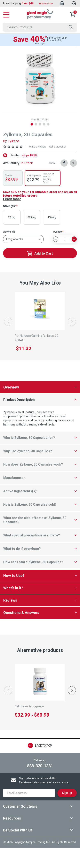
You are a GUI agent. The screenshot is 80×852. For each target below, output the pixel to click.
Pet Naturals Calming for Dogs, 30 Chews (36, 337)
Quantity (57, 232)
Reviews (10, 600)
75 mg (11, 217)
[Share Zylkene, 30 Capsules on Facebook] (64, 163)
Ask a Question (57, 146)
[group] (40, 79)
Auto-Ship (9, 232)
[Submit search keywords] (71, 27)
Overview (11, 387)
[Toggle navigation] (6, 14)
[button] (32, 124)
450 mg (51, 217)
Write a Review (37, 146)
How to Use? (13, 575)
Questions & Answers (21, 612)
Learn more (12, 199)
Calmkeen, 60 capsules (30, 706)
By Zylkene (11, 141)
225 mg (31, 217)
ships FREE (23, 155)
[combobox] (40, 27)
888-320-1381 (46, 3)
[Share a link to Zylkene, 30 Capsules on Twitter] (73, 163)
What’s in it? (13, 588)
